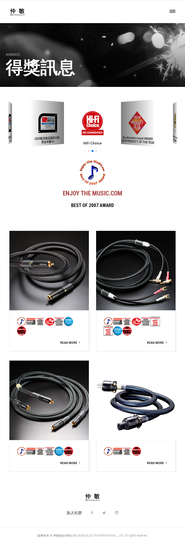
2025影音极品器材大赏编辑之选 (9, 138)
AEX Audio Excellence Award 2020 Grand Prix (175, 139)
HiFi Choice (92, 143)
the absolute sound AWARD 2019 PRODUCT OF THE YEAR (138, 140)
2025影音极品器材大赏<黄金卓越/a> (47, 140)
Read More (68, 342)
